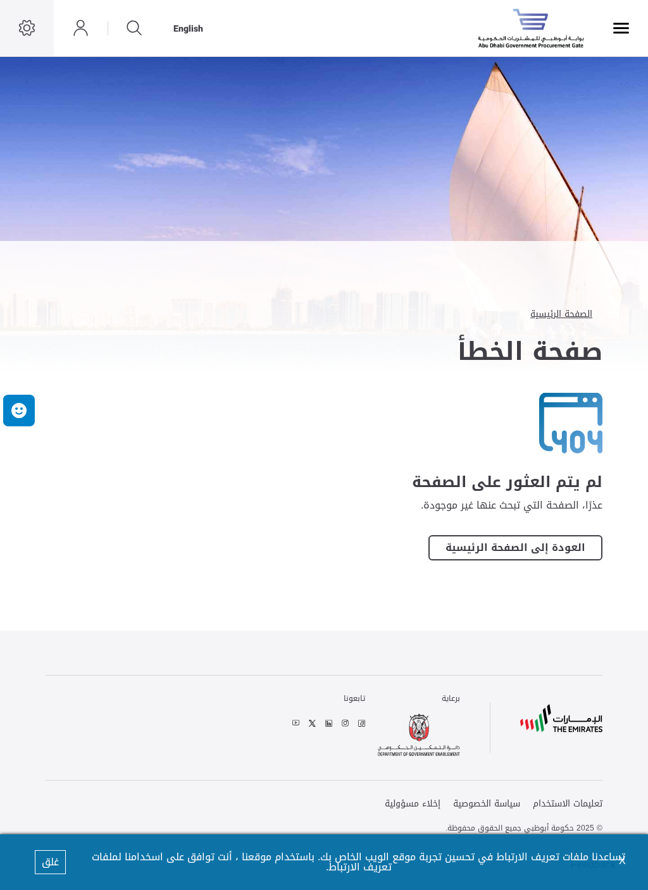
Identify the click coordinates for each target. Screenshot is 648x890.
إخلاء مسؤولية (412, 804)
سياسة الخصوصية (486, 804)
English (188, 28)
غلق (50, 862)
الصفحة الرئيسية (561, 314)
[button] (19, 410)
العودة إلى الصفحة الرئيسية (515, 547)
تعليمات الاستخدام (567, 804)
